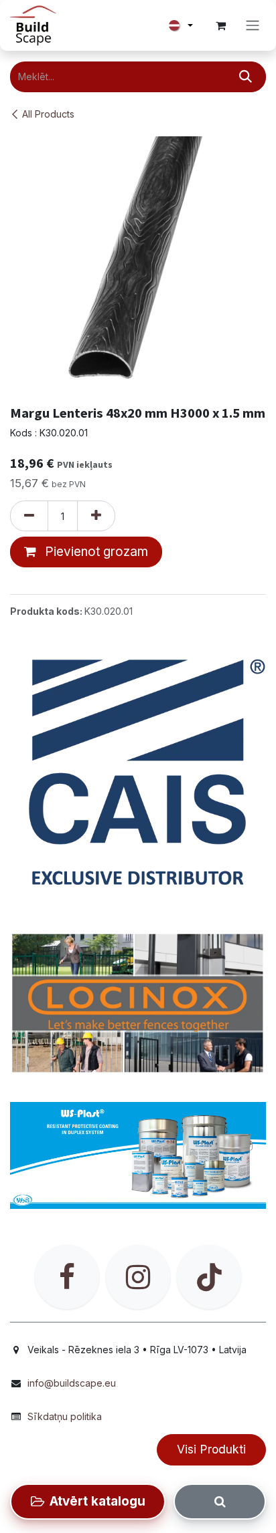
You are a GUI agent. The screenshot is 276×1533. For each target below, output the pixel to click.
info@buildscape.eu (71, 1383)
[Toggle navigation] (252, 25)
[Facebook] (67, 1277)
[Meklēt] (245, 76)
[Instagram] (138, 1277)
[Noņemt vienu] (29, 516)
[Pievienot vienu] (96, 516)
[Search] (220, 1502)
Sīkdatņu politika (64, 1416)
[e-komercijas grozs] (220, 25)
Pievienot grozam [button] (95, 551)
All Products (48, 114)
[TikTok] (209, 1277)
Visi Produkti (211, 1449)
